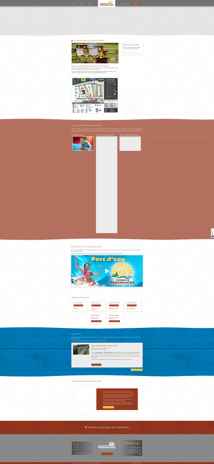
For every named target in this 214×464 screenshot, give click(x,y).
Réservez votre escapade (108, 402)
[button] (72, 51)
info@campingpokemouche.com (134, 452)
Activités (90, 3)
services (90, 67)
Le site (74, 3)
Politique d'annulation (80, 453)
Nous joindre (137, 447)
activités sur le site (106, 135)
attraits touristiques (130, 135)
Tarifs (121, 3)
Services (82, 3)
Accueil (76, 443)
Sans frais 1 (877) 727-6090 (135, 449)
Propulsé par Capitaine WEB (137, 463)
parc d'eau (79, 135)
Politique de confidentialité (89, 463)
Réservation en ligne (131, 44)
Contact (127, 3)
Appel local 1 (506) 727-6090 (135, 450)
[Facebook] (140, 454)
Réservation (136, 3)
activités (103, 67)
